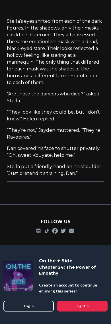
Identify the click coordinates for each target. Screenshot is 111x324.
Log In (29, 306)
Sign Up (83, 306)
